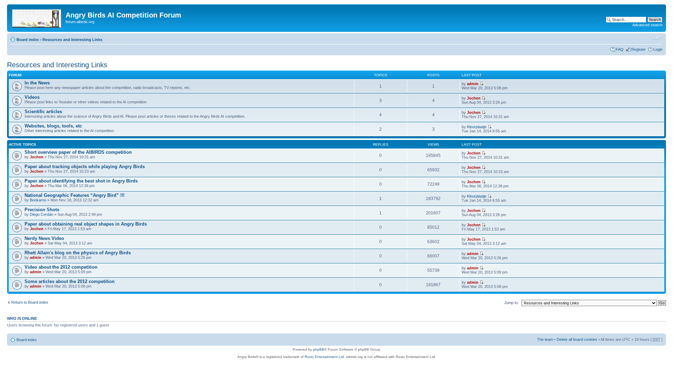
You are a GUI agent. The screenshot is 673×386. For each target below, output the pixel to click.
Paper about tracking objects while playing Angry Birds (85, 166)
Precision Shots (42, 209)
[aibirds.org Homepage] (37, 17)
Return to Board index (29, 302)
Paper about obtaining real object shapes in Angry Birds (86, 224)
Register (638, 49)
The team (545, 339)
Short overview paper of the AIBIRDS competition (78, 152)
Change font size (657, 38)
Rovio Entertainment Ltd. (325, 357)
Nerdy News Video (44, 238)
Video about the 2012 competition (61, 267)
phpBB (318, 349)
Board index (27, 39)
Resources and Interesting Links (72, 39)
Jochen (474, 98)
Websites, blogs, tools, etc (53, 126)
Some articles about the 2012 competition (70, 281)
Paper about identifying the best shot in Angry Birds (81, 181)
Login (657, 49)
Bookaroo (38, 200)
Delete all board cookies (577, 339)
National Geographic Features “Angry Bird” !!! (74, 195)
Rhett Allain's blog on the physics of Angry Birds (78, 252)
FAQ (620, 49)
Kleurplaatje (477, 127)
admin (472, 84)
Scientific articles (43, 111)
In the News (37, 82)
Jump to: (511, 303)
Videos (32, 97)
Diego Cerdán (41, 214)
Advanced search (647, 25)
